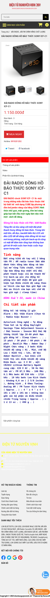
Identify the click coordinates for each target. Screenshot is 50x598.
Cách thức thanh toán (9, 501)
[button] (46, 17)
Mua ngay (15, 134)
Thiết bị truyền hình (31, 534)
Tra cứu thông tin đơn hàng (36, 511)
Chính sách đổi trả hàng (10, 508)
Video (5, 170)
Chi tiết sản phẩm (10, 160)
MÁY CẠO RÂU (28, 543)
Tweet (10, 148)
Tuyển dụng (5, 494)
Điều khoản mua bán (34, 501)
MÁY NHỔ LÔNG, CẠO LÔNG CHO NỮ (29, 540)
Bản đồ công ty (31, 494)
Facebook (25, 148)
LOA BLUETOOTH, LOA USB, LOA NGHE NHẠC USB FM (20, 526)
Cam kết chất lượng (33, 508)
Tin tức (29, 498)
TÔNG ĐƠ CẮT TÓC (8, 540)
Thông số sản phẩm (11, 165)
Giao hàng (5, 498)
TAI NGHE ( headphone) (38, 537)
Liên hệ (4, 491)
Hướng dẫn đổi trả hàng (10, 511)
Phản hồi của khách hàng (13, 176)
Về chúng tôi (31, 491)
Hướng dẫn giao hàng (9, 505)
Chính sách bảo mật (33, 505)
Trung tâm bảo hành (8, 515)
